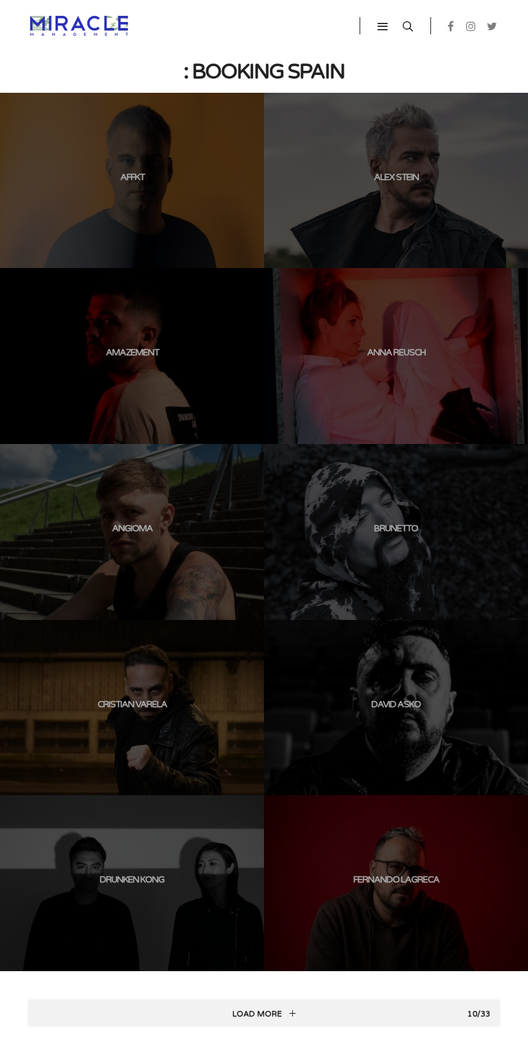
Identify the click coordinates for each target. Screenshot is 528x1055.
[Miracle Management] (79, 26)
